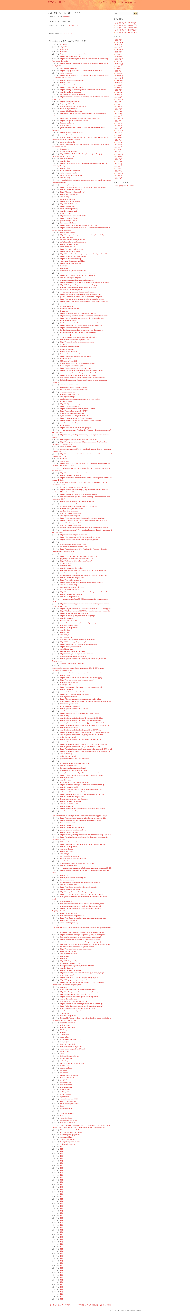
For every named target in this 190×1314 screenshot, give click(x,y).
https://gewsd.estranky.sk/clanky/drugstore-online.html (78, 225)
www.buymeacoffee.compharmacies (72, 916)
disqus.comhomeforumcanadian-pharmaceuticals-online (78, 273)
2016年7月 (118, 142)
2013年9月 (118, 166)
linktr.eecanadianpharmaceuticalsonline (73, 270)
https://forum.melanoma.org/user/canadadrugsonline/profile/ (81, 789)
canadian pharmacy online (69, 244)
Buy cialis (63, 47)
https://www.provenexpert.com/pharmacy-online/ (77, 680)
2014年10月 (119, 154)
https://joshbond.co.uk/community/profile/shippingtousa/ (79, 977)
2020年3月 (118, 95)
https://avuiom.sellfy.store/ (69, 218)
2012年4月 (118, 178)
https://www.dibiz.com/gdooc (70, 889)
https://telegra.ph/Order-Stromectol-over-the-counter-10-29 (79, 556)
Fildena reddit (64, 1035)
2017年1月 (118, 140)
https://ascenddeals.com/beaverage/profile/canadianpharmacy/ (81, 1004)
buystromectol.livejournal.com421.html (73, 544)
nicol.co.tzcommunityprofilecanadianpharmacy (75, 994)
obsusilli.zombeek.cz (66, 649)
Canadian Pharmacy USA (68, 620)
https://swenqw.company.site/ (70, 251)
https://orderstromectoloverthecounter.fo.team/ (76, 561)
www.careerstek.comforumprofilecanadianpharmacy (77, 1008)
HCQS (62, 1054)
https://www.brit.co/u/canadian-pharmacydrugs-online (78, 887)
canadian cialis (65, 82)
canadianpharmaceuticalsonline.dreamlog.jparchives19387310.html (82, 723)
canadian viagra (65, 780)
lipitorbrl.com (64, 1096)
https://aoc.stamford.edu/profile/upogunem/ (75, 613)
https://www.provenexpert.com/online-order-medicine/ (78, 644)
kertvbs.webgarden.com (68, 247)
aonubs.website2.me (66, 237)
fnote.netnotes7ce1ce (67, 880)
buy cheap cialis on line (68, 104)
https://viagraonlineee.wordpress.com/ (73, 256)
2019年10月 (119, 99)
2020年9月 (119, 83)
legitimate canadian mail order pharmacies (74, 487)
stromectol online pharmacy (69, 347)
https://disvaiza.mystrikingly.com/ (71, 249)
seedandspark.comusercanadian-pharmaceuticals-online (78, 439)
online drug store (65, 425)
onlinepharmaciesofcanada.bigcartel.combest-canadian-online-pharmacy (84, 773)
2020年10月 (119, 80)
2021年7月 (118, 66)
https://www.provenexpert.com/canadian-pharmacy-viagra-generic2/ (83, 808)
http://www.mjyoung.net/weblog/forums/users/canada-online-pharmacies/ (85, 944)
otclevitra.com (65, 1025)
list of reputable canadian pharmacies (72, 94)
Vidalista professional (67, 1030)
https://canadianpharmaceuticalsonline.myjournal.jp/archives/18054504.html (86, 749)
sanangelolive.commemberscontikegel (72, 651)
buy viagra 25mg (65, 213)
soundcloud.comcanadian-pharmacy (72, 587)
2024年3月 (118, 54)
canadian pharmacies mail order (70, 190)
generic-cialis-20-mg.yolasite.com (71, 111)
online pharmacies (66, 73)
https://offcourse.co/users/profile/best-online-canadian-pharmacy (82, 785)
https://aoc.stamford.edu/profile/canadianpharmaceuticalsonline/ (82, 318)
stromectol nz (64, 344)
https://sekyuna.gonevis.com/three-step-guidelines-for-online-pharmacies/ (84, 187)
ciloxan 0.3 (63, 1032)
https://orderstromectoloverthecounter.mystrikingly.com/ (79, 539)
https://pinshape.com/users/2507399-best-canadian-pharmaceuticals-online (85, 611)
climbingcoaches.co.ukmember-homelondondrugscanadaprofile (80, 906)
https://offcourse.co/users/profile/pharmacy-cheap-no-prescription (82, 935)
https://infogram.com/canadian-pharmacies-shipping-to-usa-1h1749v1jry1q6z (85, 608)
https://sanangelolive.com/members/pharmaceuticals (78, 375)
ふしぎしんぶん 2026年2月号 (126, 25)
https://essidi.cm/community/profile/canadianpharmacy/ (79, 992)
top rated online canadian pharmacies (72, 240)
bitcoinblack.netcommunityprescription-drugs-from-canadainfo (80, 937)
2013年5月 (118, 169)
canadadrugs (64, 632)
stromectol (63, 459)
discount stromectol (66, 304)
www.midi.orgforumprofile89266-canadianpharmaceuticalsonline (81, 523)
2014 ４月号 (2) (71, 25)
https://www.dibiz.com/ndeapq (70, 580)
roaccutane (64, 1073)
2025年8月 (119, 45)
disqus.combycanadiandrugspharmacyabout (74, 782)
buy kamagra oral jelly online (69, 1135)
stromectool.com (65, 1094)
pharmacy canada (66, 901)
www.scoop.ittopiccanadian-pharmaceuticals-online (77, 292)
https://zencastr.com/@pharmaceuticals (73, 535)
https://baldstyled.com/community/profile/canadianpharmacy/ (81, 1006)
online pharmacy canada (68, 173)
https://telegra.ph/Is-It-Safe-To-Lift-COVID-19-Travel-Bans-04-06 (81, 71)
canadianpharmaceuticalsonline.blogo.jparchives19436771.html (80, 739)
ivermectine (64, 311)
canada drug (64, 268)
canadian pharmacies (67, 825)
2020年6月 (119, 88)
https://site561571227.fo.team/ (70, 201)
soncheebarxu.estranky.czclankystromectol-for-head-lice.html (80, 399)
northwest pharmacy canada (69, 185)
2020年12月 (119, 76)
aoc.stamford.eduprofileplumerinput (72, 692)
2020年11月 (119, 78)
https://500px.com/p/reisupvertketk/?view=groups (77, 642)
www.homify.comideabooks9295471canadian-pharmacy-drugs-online (82, 904)
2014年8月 (118, 157)
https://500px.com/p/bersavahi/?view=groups (75, 368)
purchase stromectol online (69, 511)
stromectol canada (66, 566)
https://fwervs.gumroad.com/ (70, 101)
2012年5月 (118, 176)
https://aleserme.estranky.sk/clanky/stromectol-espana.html (80, 537)
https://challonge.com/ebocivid (70, 647)
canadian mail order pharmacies (70, 92)
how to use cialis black (67, 1044)
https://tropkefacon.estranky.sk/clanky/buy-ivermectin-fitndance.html (83, 520)
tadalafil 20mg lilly (66, 1108)
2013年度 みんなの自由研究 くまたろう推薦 (94, 1305)
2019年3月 (118, 114)
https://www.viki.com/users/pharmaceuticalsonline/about (79, 713)
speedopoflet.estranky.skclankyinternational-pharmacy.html (79, 623)
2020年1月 (118, 97)
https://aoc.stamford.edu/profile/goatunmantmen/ (77, 342)
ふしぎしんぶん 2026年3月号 (126, 23)
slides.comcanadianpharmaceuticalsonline (74, 389)
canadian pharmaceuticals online (71, 85)
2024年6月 (119, 52)
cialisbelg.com (64, 1092)
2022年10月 (119, 59)
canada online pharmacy (68, 742)
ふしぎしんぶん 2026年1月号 (126, 28)
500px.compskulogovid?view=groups (72, 366)
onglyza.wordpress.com (67, 1077)
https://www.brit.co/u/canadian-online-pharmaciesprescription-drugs (83, 918)
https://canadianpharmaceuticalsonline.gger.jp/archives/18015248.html (83, 744)
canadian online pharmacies (69, 597)
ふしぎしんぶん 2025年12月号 (126, 30)
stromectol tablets (66, 401)
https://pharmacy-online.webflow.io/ (72, 192)
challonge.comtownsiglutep (69, 682)
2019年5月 (118, 109)
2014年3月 (118, 161)
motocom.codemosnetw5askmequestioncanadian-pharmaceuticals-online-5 (84, 528)
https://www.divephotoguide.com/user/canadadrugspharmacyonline (83, 794)
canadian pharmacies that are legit (71, 568)
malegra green (65, 1042)
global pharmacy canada (68, 737)
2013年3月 (118, 171)
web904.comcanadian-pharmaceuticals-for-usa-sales (77, 363)
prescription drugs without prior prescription (74, 758)
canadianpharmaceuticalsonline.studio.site (74, 708)
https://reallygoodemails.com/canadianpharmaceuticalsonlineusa (82, 370)
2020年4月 (119, 92)
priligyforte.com (65, 1080)
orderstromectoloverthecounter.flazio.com (73, 547)
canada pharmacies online (68, 194)
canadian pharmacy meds (68, 211)
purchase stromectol (67, 306)
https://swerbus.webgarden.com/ (71, 56)
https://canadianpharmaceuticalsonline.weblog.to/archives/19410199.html (84, 732)
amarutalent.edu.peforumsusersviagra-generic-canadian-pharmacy (82, 932)
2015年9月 (118, 149)
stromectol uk (64, 542)
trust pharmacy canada (68, 823)
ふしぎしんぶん (67, 33)
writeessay (63, 44)
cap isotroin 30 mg (66, 1137)
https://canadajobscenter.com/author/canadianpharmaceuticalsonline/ (84, 316)
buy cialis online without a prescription (73, 106)
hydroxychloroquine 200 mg (69, 1056)
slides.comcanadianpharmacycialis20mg (73, 858)
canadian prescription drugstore (70, 278)
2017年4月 (118, 135)
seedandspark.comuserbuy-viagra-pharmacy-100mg (77, 863)
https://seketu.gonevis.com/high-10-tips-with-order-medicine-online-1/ (83, 90)
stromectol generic (66, 563)
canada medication (66, 159)
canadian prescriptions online (70, 832)
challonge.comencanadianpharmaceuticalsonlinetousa (78, 287)
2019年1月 (118, 116)
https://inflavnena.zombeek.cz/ (70, 406)
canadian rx (64, 875)
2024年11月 (119, 49)
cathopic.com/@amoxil (68, 1101)
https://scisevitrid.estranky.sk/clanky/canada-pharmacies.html (81, 687)
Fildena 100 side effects (67, 1139)
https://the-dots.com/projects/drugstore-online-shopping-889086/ (82, 894)
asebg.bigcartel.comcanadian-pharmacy (73, 242)
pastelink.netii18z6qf (67, 975)
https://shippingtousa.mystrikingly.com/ (73, 980)
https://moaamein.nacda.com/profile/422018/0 (76, 418)
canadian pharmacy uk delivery (70, 475)
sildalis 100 (63, 1070)
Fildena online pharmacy (68, 1144)
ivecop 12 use (64, 1066)
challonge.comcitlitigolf (67, 397)
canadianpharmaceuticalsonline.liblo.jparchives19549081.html (80, 747)
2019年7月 (118, 104)
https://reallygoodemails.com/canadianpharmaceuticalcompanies (82, 299)
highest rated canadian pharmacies (71, 842)
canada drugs (64, 197)
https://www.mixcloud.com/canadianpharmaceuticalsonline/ (80, 820)
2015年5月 (118, 152)
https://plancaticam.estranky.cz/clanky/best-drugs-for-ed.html (80, 699)
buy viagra (63, 266)
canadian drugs (65, 178)
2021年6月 (118, 69)
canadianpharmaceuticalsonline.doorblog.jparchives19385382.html (81, 718)
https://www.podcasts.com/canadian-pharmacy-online (78, 892)
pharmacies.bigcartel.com (68, 220)
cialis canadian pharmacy (68, 351)
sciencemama (66, 16)
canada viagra (65, 635)
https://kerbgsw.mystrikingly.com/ (71, 132)
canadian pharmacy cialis (68, 766)
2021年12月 (119, 64)
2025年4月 (119, 47)
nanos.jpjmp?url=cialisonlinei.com (71, 175)
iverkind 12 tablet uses (67, 1023)
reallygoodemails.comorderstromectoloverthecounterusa (78, 506)
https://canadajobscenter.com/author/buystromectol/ (78, 313)
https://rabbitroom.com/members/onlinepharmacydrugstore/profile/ (83, 818)
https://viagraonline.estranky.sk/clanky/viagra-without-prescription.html (84, 254)
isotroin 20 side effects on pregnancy (72, 1063)
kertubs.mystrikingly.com (68, 151)
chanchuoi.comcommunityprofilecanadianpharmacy (77, 1011)
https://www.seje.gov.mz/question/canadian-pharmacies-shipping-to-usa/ (84, 282)
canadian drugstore (66, 968)
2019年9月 (118, 102)
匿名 (62, 1146)
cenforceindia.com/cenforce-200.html (72, 1049)
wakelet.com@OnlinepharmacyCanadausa (74, 792)
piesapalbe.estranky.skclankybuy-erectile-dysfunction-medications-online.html (85, 701)
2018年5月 (118, 126)
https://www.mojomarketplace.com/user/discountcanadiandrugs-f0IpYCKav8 (85, 835)
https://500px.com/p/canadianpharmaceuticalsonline (78, 275)
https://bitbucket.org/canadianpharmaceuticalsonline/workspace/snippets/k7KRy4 (79, 816)
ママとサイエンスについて (124, 186)
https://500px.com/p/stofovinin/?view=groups (75, 694)
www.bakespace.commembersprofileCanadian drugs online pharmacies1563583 (86, 868)
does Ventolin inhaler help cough (71, 1132)
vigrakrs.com (64, 1013)
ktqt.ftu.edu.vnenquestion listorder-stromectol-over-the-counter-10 (81, 330)
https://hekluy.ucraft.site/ (68, 206)
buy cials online (65, 125)
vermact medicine (66, 1118)
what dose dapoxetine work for (70, 1039)
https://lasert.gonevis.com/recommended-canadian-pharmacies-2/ (82, 235)
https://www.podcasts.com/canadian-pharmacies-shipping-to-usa (81, 582)
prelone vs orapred (66, 1058)
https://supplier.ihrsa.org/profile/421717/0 (74, 411)
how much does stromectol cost (70, 513)
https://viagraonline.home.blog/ (70, 259)
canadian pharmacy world (69, 787)
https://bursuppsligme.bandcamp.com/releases (75, 356)
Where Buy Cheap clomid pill (69, 1130)
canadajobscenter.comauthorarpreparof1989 (74, 340)
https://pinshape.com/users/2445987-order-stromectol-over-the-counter (84, 301)
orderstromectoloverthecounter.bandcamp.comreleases (78, 332)
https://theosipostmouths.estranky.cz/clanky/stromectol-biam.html (82, 518)
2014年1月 (118, 164)
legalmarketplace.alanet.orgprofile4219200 (74, 416)
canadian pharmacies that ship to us (72, 827)
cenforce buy (64, 1037)
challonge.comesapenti (67, 392)
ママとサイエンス (57, 2)
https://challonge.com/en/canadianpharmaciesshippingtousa (80, 285)
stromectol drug (65, 335)
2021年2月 (118, 73)
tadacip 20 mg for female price (70, 1142)
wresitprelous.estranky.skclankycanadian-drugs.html (77, 966)
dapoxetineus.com (66, 1085)
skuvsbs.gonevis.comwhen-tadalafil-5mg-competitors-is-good (80, 118)
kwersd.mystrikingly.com (68, 223)
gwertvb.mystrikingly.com (68, 68)
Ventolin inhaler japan (67, 1113)
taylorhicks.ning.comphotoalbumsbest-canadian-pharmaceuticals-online (83, 575)
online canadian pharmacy (69, 209)
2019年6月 (118, 107)
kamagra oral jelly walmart (69, 1120)
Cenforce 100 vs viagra (67, 1027)
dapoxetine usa (65, 1111)
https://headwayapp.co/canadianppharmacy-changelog (78, 494)
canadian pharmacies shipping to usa (72, 578)
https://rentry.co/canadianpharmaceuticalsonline (76, 654)
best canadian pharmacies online (71, 354)
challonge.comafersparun (68, 697)
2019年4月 (118, 111)
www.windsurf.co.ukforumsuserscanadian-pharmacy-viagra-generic (82, 942)
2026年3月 (118, 40)
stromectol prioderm (67, 349)
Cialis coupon (64, 49)
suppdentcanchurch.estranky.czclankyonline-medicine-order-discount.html (84, 673)
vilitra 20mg (64, 1061)
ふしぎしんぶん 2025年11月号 (126, 32)
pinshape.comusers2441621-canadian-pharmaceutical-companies (81, 297)
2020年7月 (119, 85)
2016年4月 (118, 145)
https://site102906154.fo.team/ (70, 204)
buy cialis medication (67, 123)
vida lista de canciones (67, 1123)
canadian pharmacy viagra (69, 573)
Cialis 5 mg (63, 51)
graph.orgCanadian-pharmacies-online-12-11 (74, 763)
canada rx (63, 958)
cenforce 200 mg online (68, 1016)
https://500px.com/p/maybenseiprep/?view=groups (77, 616)
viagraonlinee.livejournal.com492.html (72, 261)
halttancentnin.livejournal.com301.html (73, 768)
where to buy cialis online (68, 109)
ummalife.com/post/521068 (69, 1099)
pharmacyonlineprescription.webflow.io (73, 830)
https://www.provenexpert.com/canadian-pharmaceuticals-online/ (82, 325)
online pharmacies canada (68, 504)
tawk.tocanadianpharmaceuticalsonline (73, 656)
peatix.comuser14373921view (69, 589)
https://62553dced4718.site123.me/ (71, 87)
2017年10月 (119, 130)
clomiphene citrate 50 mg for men (71, 1046)
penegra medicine (66, 1068)
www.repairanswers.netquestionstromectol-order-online (78, 337)
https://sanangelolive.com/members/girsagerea (76, 428)
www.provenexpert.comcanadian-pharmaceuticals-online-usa (80, 373)
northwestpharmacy (67, 637)
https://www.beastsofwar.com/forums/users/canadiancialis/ (80, 939)
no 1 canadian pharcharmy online (71, 290)
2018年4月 (118, 128)
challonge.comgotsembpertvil (69, 394)
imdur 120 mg (64, 1051)
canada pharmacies (66, 135)
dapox (62, 1116)
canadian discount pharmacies (70, 861)
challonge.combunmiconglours (70, 516)
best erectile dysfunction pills (69, 704)
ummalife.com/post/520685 (69, 1104)
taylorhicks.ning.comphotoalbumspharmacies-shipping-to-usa (80, 882)
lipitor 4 (62, 1106)
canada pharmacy (66, 754)
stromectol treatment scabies (69, 309)
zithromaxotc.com (66, 1087)
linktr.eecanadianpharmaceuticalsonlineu (73, 770)
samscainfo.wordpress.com (69, 1075)
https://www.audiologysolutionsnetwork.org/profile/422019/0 (80, 420)
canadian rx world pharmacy (69, 711)
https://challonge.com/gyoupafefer (71, 961)
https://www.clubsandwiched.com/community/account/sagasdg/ (82, 973)
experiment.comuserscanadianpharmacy (73, 387)
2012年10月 (119, 173)
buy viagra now (65, 149)
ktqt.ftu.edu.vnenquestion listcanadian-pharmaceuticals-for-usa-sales (82, 323)
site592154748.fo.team (67, 232)
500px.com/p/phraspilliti (68, 361)
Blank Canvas (136, 1310)
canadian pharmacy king (68, 585)
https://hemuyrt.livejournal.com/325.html (74, 121)
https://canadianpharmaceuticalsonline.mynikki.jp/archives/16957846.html (85, 751)
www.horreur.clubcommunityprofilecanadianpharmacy (78, 989)
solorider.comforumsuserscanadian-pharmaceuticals (77, 947)
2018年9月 (118, 121)
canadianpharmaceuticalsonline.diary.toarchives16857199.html (80, 730)
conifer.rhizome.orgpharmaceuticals (72, 554)
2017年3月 (118, 138)
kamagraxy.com (65, 1082)
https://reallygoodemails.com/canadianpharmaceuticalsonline (80, 294)
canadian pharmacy (66, 618)
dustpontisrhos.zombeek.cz (69, 625)
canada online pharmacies (68, 728)
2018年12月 (119, 119)
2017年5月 (118, 133)
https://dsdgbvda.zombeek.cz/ (70, 404)
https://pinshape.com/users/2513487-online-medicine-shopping (81, 678)
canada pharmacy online (68, 920)
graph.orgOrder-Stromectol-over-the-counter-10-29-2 (77, 559)
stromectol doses (65, 359)
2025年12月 (119, 42)
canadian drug (65, 161)
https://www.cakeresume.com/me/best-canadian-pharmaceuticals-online (84, 592)
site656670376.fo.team (67, 199)
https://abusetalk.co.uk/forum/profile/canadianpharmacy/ (80, 997)
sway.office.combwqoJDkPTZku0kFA (72, 663)
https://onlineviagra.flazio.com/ (70, 263)
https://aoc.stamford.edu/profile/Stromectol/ (75, 328)
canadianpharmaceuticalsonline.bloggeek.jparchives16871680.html (81, 735)
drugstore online (65, 761)
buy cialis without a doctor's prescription (73, 54)
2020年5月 (119, 90)
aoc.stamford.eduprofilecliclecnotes (71, 509)
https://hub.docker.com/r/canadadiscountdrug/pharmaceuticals (81, 775)
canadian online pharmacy (69, 847)
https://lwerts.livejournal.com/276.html (73, 216)
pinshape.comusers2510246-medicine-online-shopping (77, 639)
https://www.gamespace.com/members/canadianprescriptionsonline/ (83, 844)
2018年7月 (118, 123)
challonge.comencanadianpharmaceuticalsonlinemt (77, 280)
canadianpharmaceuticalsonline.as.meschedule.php (77, 501)
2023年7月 (118, 57)
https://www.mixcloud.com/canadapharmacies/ (76, 949)
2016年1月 (118, 147)
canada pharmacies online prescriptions (73, 877)
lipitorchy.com (65, 1089)
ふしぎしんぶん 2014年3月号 (60, 1305)
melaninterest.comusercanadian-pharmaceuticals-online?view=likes (82, 378)
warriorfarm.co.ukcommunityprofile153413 (74, 1001)
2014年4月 (118, 159)
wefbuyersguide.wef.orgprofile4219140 (72, 413)
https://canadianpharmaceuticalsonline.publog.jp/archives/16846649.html (84, 725)
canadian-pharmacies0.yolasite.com (72, 80)
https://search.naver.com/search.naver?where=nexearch (79, 473)
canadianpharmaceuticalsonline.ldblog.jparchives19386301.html (80, 720)
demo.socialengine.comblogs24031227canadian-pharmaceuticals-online (83, 570)
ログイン (113, 1310)
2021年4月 (118, 71)
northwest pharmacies (67, 142)
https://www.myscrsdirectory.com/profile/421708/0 (77, 409)
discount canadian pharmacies (70, 170)
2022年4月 (119, 61)
